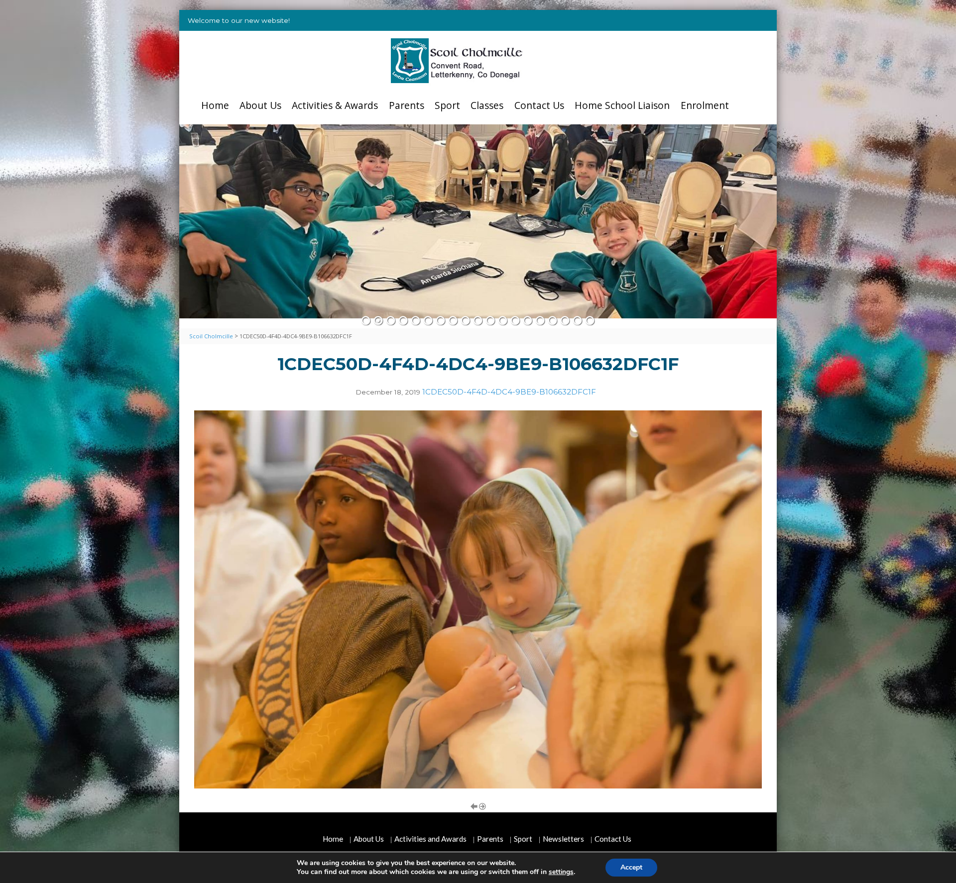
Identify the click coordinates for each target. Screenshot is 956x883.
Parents (406, 105)
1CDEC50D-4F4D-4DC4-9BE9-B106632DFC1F (509, 391)
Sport (447, 105)
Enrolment (705, 105)
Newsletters (563, 838)
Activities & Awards (335, 105)
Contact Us (539, 105)
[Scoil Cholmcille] (457, 60)
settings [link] (561, 872)
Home (215, 105)
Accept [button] (631, 867)
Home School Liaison (622, 105)
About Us (260, 105)
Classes (487, 105)
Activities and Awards (430, 838)
